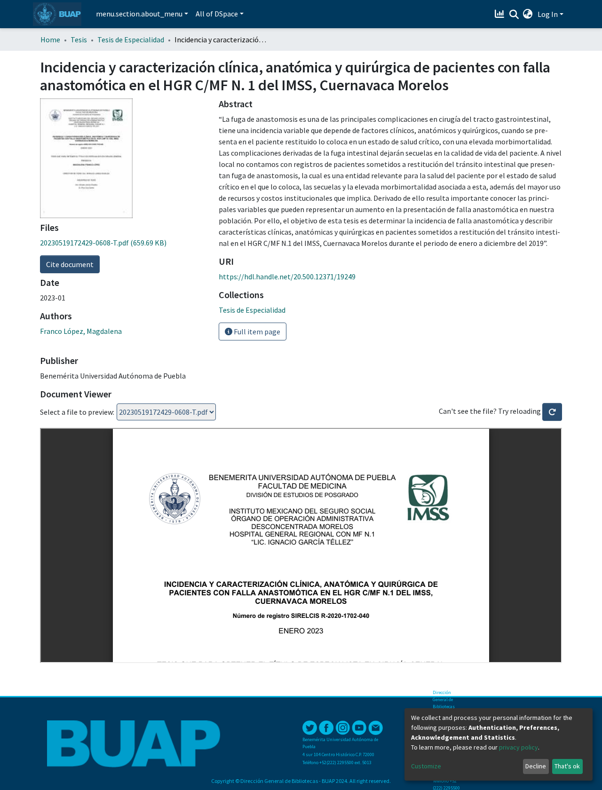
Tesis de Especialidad (130, 39)
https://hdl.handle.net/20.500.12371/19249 (287, 276)
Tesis (79, 39)
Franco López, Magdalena (81, 331)
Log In (548, 14)
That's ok (567, 766)
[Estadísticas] (500, 14)
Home (50, 39)
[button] (528, 14)
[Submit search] (513, 14)
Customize (426, 766)
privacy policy (518, 747)
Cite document (70, 264)
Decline (535, 766)
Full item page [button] (256, 331)
